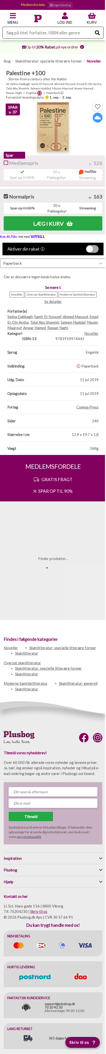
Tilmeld (30, 816)
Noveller (94, 61)
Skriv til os (38, 911)
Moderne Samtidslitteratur (26, 683)
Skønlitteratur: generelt (78, 683)
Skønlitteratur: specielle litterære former (48, 61)
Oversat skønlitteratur (22, 663)
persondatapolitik (29, 837)
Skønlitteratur (26, 653)
